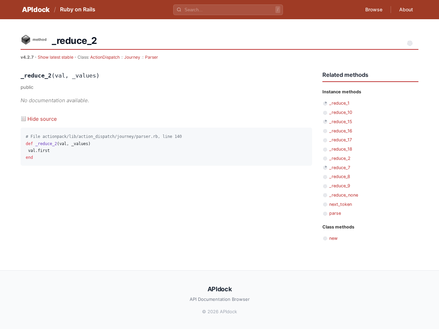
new (333, 238)
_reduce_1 (339, 103)
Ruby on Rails (77, 9)
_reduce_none (343, 195)
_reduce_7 (339, 167)
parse (335, 213)
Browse (373, 9)
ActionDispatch (105, 57)
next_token (340, 204)
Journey (132, 57)
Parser (151, 57)
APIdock (36, 9)
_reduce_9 (339, 185)
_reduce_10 (340, 112)
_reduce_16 (340, 130)
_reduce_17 (340, 139)
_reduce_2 (340, 158)
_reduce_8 (339, 176)
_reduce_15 (340, 121)
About (406, 9)
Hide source (42, 119)
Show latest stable (56, 57)
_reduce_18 (340, 149)
